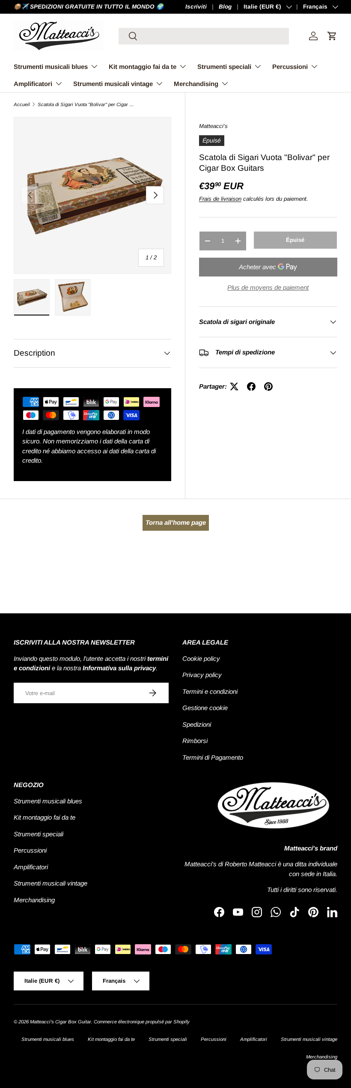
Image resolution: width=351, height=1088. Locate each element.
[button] (332, 36)
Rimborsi (195, 740)
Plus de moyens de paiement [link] (268, 287)
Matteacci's (213, 126)
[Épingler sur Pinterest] (268, 386)
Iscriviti (196, 6)
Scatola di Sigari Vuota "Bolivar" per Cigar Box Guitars (86, 104)
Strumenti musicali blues (48, 801)
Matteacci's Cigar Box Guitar (60, 1021)
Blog (225, 6)
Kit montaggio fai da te (44, 817)
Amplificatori (31, 867)
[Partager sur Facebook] (251, 386)
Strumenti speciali (38, 834)
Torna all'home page (176, 522)
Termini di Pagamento (212, 757)
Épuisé (295, 240)
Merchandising (34, 900)
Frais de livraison (220, 199)
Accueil (22, 104)
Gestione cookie (205, 707)
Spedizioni (196, 724)
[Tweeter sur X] (234, 386)
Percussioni (30, 850)
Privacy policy (202, 674)
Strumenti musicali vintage (50, 883)
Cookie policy (201, 658)
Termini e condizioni (210, 691)
